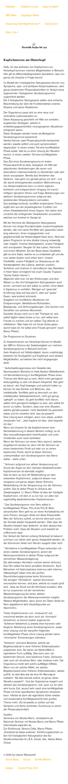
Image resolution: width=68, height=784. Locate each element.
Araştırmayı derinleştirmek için (22, 23)
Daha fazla (51, 23)
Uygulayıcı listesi (30, 15)
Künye (26, 759)
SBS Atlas (11, 15)
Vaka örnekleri (50, 6)
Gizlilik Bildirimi (43, 759)
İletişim (9, 768)
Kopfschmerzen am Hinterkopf (24, 60)
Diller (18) (11, 32)
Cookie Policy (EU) (28, 768)
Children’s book (29, 6)
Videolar (10, 6)
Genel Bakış (12, 759)
